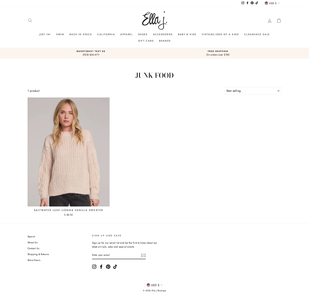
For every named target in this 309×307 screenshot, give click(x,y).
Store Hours (34, 260)
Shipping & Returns (38, 254)
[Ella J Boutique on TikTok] (115, 267)
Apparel (126, 34)
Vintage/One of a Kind (220, 34)
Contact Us (33, 248)
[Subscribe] (143, 255)
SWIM (60, 34)
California (106, 34)
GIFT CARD (146, 40)
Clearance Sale (257, 34)
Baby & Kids (187, 34)
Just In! (45, 34)
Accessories (163, 34)
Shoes (143, 34)
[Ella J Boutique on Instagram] (94, 267)
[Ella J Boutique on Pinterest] (108, 267)
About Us (32, 242)
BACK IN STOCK (81, 34)
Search (31, 236)
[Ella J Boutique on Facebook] (101, 267)
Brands (165, 40)
